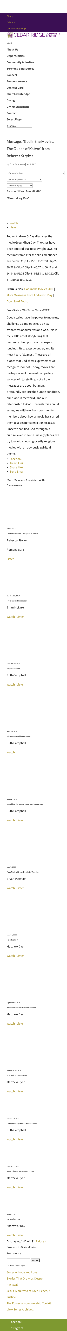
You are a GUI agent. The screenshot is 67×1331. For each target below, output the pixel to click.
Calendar (11, 22)
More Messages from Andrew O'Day (29, 295)
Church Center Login (17, 28)
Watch (14, 223)
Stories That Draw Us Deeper (25, 1278)
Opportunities (16, 56)
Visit (9, 43)
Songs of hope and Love (22, 1272)
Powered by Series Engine (22, 1246)
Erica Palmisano (17, 164)
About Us (12, 49)
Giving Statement (18, 107)
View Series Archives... (21, 1309)
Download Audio (17, 301)
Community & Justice (20, 62)
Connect (12, 75)
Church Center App (18, 94)
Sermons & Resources (20, 68)
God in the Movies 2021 (39, 289)
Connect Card (15, 87)
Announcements (17, 81)
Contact (12, 113)
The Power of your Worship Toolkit (29, 1303)
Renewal (12, 1285)
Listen (13, 227)
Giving (10, 16)
